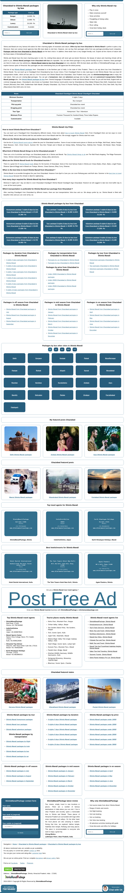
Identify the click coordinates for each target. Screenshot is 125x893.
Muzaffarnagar (110, 358)
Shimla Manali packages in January (60, 771)
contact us (32, 851)
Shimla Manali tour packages (16, 724)
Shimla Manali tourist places (23, 142)
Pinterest (30, 863)
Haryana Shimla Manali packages (21, 707)
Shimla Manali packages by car (17, 756)
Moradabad (110, 370)
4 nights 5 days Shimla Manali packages (62, 719)
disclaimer (39, 858)
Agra (110, 383)
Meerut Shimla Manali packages (20, 497)
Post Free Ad (62, 598)
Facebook (14, 863)
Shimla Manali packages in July (17, 771)
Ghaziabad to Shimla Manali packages (32, 844)
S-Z (75, 349)
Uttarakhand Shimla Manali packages (62, 707)
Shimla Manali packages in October (61, 786)
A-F (56, 349)
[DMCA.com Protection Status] (15, 871)
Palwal (86, 358)
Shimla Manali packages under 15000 (103, 724)
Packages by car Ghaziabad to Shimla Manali (63, 260)
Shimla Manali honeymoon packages (19, 719)
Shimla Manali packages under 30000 (103, 739)
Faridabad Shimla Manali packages (104, 497)
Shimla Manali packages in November (61, 791)
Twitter (22, 863)
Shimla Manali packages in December (103, 786)
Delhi (14, 358)
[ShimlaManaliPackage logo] (15, 879)
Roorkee (15, 383)
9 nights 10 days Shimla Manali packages (63, 744)
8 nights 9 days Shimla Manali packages (62, 739)
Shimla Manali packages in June (101, 781)
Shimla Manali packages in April (101, 771)
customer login (37, 853)
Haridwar (38, 383)
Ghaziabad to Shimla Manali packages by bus (64, 844)
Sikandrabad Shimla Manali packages (62, 497)
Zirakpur (86, 395)
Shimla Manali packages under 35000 (103, 744)
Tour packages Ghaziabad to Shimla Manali (104, 266)
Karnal (86, 370)
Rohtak (38, 370)
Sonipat (62, 358)
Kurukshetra (62, 383)
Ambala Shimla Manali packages (62, 455)
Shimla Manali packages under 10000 (103, 719)
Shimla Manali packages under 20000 (103, 729)
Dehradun (38, 395)
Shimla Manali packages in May (101, 776)
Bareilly (14, 395)
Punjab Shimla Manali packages (104, 707)
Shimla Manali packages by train (18, 746)
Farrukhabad (110, 395)
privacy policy (51, 858)
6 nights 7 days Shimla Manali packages (62, 729)
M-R (68, 349)
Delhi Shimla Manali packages (21, 455)
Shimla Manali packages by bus (33, 79)
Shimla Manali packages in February (61, 776)
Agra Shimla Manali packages (104, 455)
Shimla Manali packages (23, 69)
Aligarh (62, 370)
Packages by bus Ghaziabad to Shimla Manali (63, 263)
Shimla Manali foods (26, 164)
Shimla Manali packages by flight (18, 741)
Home (15, 844)
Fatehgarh (14, 407)
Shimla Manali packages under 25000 (103, 734)
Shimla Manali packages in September (20, 781)
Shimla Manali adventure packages (18, 729)
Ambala (86, 383)
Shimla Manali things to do (76, 154)
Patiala (62, 395)
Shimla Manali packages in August (18, 776)
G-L (62, 349)
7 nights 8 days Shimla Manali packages (62, 734)
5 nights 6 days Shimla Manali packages (62, 724)
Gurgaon (38, 358)
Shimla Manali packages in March (60, 781)
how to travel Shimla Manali (74, 133)
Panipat (14, 370)
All (50, 349)
